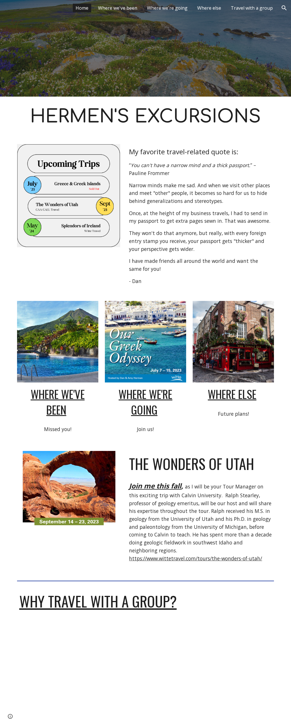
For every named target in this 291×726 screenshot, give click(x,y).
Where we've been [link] (117, 8)
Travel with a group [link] (252, 8)
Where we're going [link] (167, 8)
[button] (284, 8)
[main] (145, 116)
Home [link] (82, 8)
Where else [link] (209, 8)
